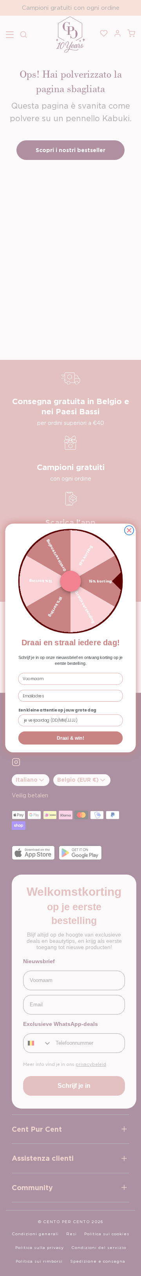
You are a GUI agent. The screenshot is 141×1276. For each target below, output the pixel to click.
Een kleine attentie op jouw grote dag (57, 710)
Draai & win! (70, 738)
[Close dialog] (129, 530)
